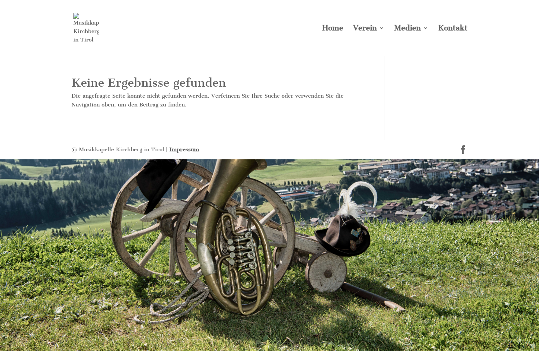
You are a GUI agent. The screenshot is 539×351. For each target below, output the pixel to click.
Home (332, 28)
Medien (407, 28)
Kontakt (452, 28)
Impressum (184, 149)
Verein (365, 28)
